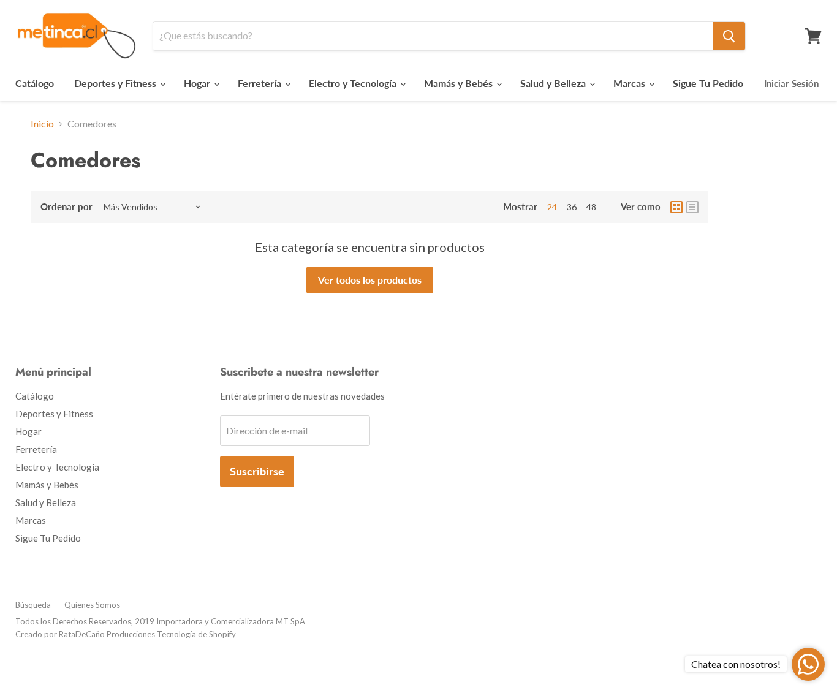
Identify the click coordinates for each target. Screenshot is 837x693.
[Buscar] (729, 36)
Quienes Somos (92, 605)
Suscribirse (257, 471)
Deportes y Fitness (116, 83)
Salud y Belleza (554, 83)
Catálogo (34, 83)
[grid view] (676, 207)
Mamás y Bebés (459, 83)
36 (572, 207)
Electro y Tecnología (354, 83)
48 (591, 207)
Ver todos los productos (370, 280)
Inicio (42, 123)
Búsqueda (33, 605)
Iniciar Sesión (791, 83)
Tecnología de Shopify (196, 634)
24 (552, 207)
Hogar (198, 83)
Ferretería (261, 83)
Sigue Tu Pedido (708, 83)
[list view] (692, 207)
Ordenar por (66, 207)
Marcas (630, 83)
